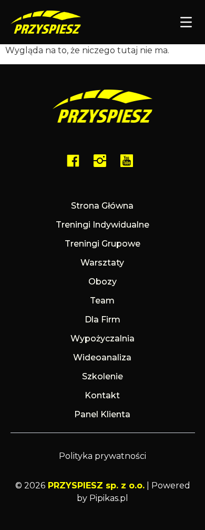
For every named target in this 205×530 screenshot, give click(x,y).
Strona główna (102, 206)
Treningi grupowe (102, 244)
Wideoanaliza (102, 357)
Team (102, 301)
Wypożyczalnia (102, 338)
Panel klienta (102, 414)
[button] (186, 23)
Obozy (102, 282)
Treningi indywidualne (102, 225)
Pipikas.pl (108, 498)
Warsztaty (102, 263)
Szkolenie (102, 376)
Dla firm (102, 320)
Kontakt (102, 395)
